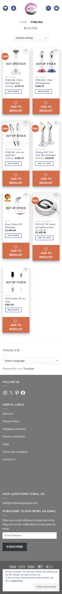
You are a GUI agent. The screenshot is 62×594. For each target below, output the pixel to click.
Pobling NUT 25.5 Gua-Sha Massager (45, 154)
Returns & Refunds (13, 436)
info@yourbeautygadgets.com (20, 503)
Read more (13, 91)
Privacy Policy (10, 421)
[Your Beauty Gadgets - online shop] (31, 8)
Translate (28, 368)
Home (23, 22)
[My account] (13, 8)
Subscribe (14, 546)
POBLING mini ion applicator (14, 154)
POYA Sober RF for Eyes (15, 300)
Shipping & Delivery (14, 429)
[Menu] (48, 8)
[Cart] (56, 8)
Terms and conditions (14, 451)
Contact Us (9, 459)
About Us (7, 413)
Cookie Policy (16, 581)
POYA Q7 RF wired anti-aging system (45, 226)
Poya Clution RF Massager (13, 226)
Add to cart (44, 163)
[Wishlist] (5, 8)
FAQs (5, 444)
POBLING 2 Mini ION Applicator (13, 81)
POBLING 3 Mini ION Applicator (44, 81)
